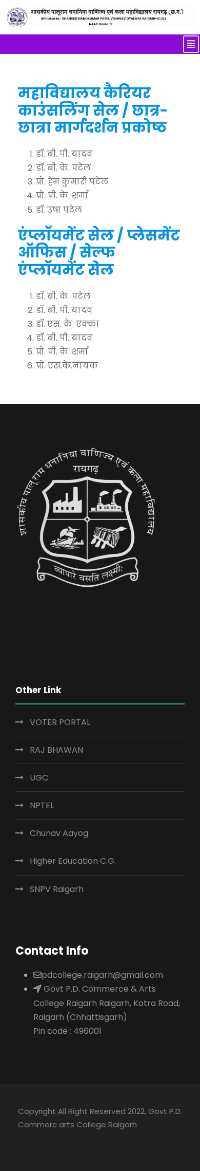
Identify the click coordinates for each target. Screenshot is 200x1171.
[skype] (63, 1139)
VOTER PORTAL (60, 722)
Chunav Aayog (59, 833)
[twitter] (83, 1139)
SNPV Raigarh (57, 889)
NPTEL (42, 805)
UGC (39, 778)
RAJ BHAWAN (56, 750)
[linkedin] (43, 1139)
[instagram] (103, 1139)
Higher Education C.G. (73, 861)
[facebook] (23, 1139)
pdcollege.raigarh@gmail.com (102, 975)
